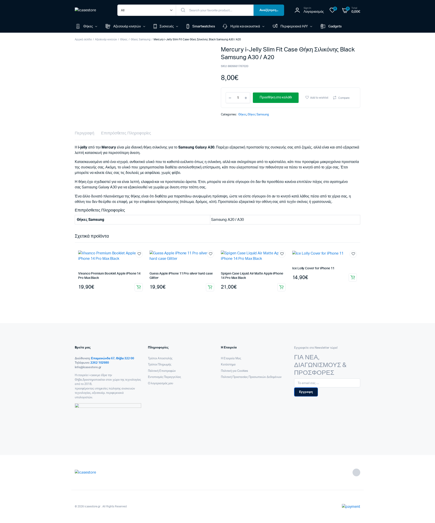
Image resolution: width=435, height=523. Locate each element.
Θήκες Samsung (140, 39)
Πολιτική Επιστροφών (162, 371)
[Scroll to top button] (424, 512)
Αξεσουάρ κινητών (127, 26)
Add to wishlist (319, 97)
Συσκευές (167, 26)
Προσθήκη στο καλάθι (139, 287)
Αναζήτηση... (268, 10)
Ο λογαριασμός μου (160, 383)
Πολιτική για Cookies (234, 371)
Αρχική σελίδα (83, 39)
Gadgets (335, 26)
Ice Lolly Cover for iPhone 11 (313, 268)
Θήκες (88, 26)
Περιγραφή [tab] (84, 133)
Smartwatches (203, 26)
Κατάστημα (228, 364)
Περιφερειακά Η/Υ (294, 26)
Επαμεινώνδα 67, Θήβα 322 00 (112, 358)
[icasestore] (91, 10)
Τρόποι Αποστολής (160, 358)
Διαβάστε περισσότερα (281, 287)
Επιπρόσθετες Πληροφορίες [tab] (126, 133)
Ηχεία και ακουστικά (245, 26)
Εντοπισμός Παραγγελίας (164, 377)
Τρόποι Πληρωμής (160, 364)
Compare (344, 98)
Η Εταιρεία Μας (231, 358)
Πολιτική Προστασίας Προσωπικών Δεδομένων (251, 377)
